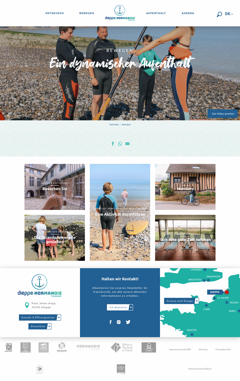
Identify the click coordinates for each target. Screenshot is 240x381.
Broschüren (38, 326)
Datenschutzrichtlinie (200, 368)
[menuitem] (55, 13)
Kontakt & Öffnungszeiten (38, 317)
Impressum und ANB (180, 349)
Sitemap (203, 349)
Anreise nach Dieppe (180, 301)
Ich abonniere (118, 307)
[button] (219, 14)
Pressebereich (223, 349)
